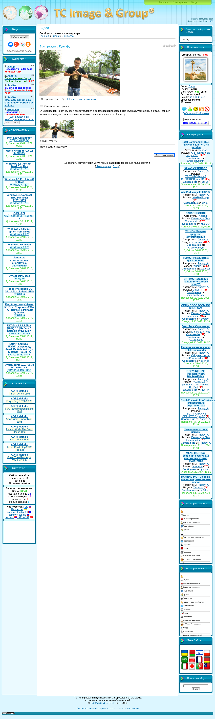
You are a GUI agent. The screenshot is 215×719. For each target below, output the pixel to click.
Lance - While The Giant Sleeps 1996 (19, 430)
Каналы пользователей (192, 635)
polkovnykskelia (17, 514)
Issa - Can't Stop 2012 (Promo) (19, 448)
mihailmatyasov (195, 295)
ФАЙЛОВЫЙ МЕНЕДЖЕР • (19, 217)
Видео (55, 36)
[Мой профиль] (189, 110)
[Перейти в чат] (195, 110)
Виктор (205, 361)
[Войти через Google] (22, 44)
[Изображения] (57, 129)
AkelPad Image (200, 197)
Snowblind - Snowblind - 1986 (19, 420)
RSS (211, 21)
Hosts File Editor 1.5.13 (19, 150)
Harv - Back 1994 (19, 439)
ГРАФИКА (19, 294)
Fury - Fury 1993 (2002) (19, 401)
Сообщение (194, 158)
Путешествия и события (193, 537)
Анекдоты (19, 278)
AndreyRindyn (196, 247)
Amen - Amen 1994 (19, 393)
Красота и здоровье (191, 522)
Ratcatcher (17, 509)
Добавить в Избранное (196, 113)
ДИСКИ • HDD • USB (19, 370)
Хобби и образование (192, 559)
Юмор (185, 563)
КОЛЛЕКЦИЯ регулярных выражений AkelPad (195, 385)
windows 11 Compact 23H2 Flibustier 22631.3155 (19, 198)
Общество (67, 36)
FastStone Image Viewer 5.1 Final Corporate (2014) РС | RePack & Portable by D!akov (19, 308)
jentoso (205, 469)
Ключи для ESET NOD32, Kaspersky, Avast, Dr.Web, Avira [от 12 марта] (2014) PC (19, 348)
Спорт (185, 548)
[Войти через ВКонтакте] (10, 44)
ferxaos (10, 517)
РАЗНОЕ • (19, 153)
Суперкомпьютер (19, 276)
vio (26, 506)
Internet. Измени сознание (82, 99)
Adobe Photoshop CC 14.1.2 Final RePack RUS (19, 290)
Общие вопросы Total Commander (196, 357)
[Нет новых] (184, 110)
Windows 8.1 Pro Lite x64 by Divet (19, 180)
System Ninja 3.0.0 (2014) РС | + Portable (19, 366)
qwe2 (205, 203)
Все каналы (188, 632)
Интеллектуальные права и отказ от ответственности (107, 708)
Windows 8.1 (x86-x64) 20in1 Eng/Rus (19, 165)
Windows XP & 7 (19, 169)
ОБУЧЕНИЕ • (19, 265)
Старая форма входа (19, 51)
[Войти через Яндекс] (16, 44)
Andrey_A (203, 171)
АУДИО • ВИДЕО (19, 140)
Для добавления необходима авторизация (19, 118)
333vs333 (23, 517)
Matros (203, 150)
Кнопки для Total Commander (197, 220)
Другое (186, 515)
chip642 (205, 224)
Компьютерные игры (191, 519)
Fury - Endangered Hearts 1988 (19, 410)
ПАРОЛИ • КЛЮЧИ (19, 354)
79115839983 (195, 339)
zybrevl (205, 318)
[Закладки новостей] (201, 110)
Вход (194, 2)
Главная (163, 2)
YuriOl (205, 182)
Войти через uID (19, 37)
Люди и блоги (188, 526)
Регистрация (180, 2)
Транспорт (187, 552)
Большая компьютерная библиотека (19, 260)
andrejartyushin (195, 160)
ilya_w (205, 390)
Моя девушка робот (19, 137)
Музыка (186, 530)
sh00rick (205, 490)
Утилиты (197, 242)
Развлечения (188, 541)
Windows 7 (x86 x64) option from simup (19, 230)
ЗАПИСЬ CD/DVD (19, 333)
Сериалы (186, 545)
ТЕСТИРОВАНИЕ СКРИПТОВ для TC (193, 178)
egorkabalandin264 (17, 512)
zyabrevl (205, 268)
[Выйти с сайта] (207, 110)
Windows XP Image (19, 244)
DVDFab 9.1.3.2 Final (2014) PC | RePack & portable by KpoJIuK (19, 328)
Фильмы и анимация (191, 556)
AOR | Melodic (19, 391)
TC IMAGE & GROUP (103, 703)
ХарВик (203, 215)
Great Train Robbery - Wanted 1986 (19, 458)
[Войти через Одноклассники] (28, 44)
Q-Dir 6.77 (19, 213)
